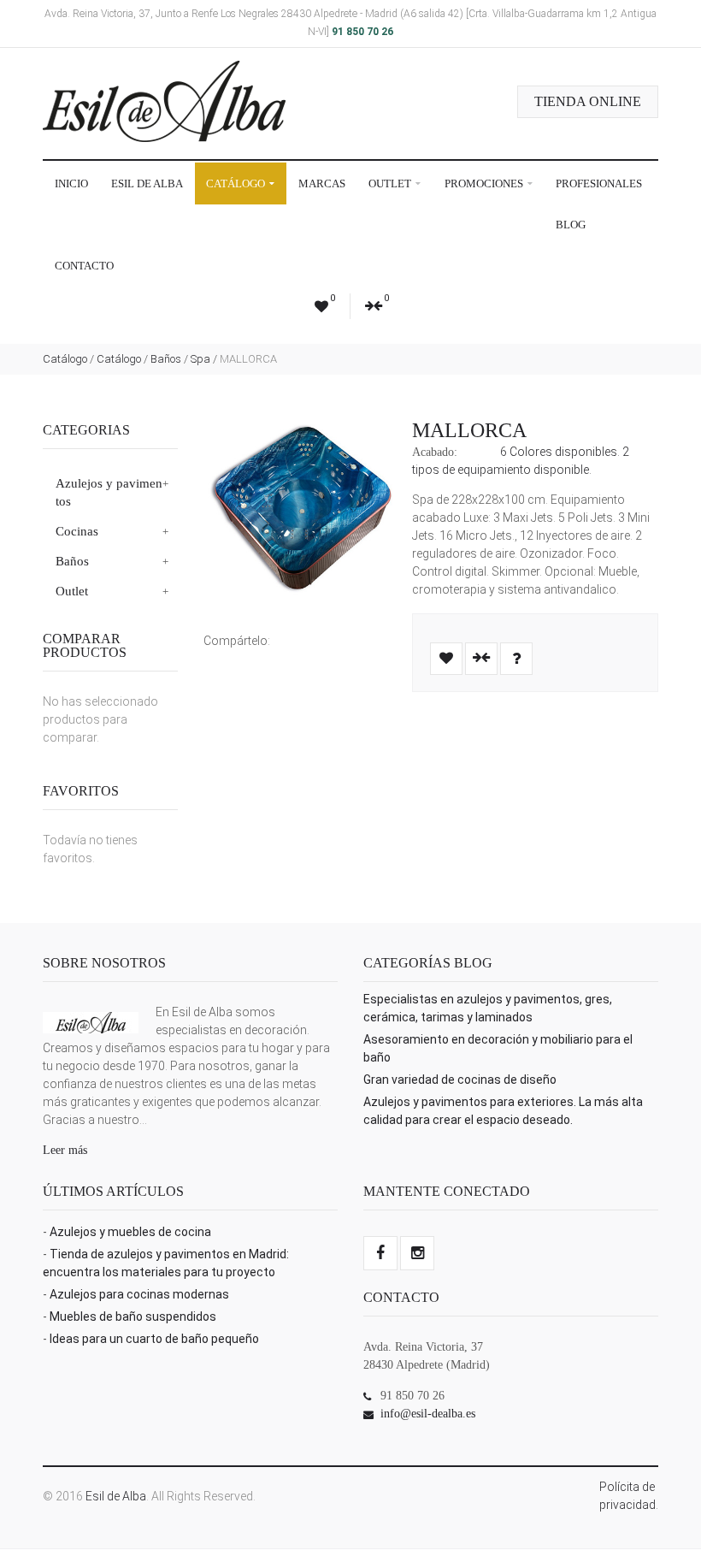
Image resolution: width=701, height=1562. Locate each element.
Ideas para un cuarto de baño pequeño (154, 1339)
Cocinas (77, 531)
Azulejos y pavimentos (109, 492)
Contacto (84, 265)
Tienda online (587, 101)
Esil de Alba (147, 183)
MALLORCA (469, 430)
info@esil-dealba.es (427, 1413)
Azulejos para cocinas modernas (139, 1294)
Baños (165, 358)
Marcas (321, 183)
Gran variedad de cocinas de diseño (460, 1079)
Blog (571, 224)
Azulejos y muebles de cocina (130, 1232)
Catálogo (237, 183)
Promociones (485, 183)
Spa (200, 358)
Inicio (71, 183)
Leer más (65, 1150)
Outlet (391, 183)
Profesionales (599, 183)
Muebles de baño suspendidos (133, 1316)
